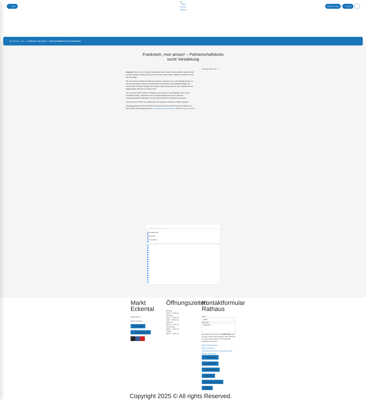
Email (204, 316)
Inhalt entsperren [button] (208, 348)
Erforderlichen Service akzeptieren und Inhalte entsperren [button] (217, 352)
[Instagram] (133, 338)
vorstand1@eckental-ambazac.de (164, 108)
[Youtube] (142, 338)
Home (23, 41)
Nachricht (205, 322)
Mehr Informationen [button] (210, 345)
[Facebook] (137, 338)
